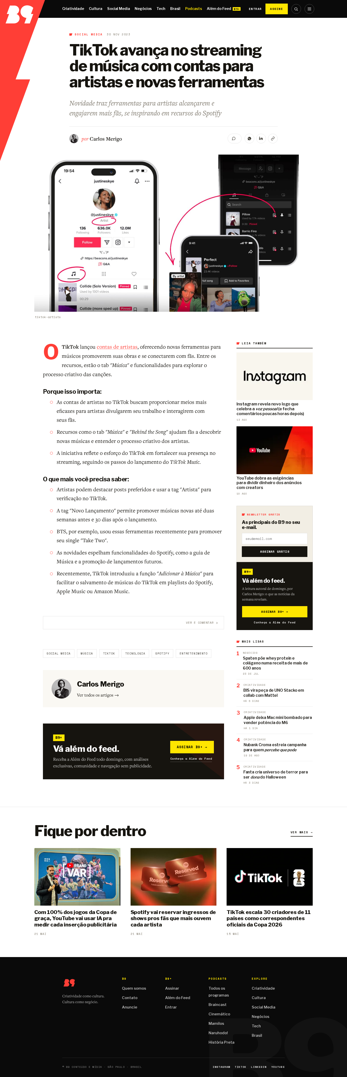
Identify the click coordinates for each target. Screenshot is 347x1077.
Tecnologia (135, 653)
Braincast (218, 1004)
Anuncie (129, 1007)
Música (87, 653)
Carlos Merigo (106, 138)
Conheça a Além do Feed (191, 758)
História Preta (221, 1042)
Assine (276, 9)
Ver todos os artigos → (98, 695)
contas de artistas (117, 346)
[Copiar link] (273, 138)
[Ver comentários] (235, 138)
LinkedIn (258, 1067)
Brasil (175, 8)
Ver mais (302, 832)
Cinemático (219, 1014)
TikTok (109, 653)
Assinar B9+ (192, 746)
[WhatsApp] (249, 138)
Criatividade (73, 8)
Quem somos (134, 988)
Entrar (255, 9)
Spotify (162, 653)
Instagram (221, 1067)
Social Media (118, 8)
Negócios (143, 8)
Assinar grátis (274, 551)
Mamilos (216, 1023)
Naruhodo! (218, 1033)
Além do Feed (219, 8)
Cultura (95, 8)
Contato (129, 998)
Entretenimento (194, 653)
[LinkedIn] (261, 138)
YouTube (278, 1067)
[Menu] (309, 9)
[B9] (22, 9)
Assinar (172, 988)
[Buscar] (296, 9)
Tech (160, 8)
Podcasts (193, 8)
